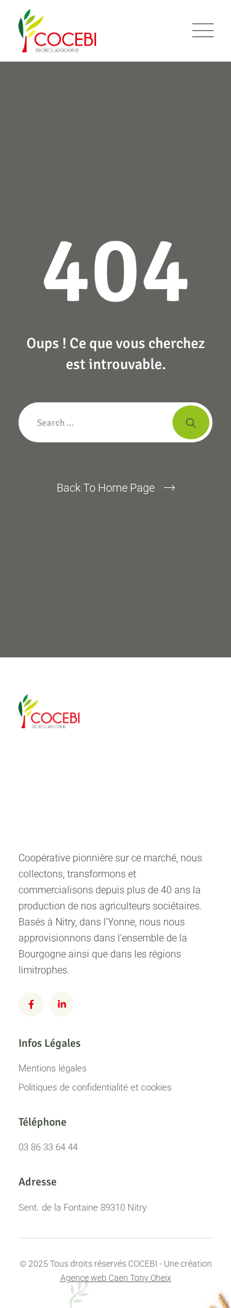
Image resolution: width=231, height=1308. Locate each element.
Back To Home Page (106, 487)
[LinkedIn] (61, 1004)
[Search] (190, 422)
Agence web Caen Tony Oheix (115, 1278)
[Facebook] (30, 1004)
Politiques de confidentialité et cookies (95, 1087)
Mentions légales (52, 1068)
